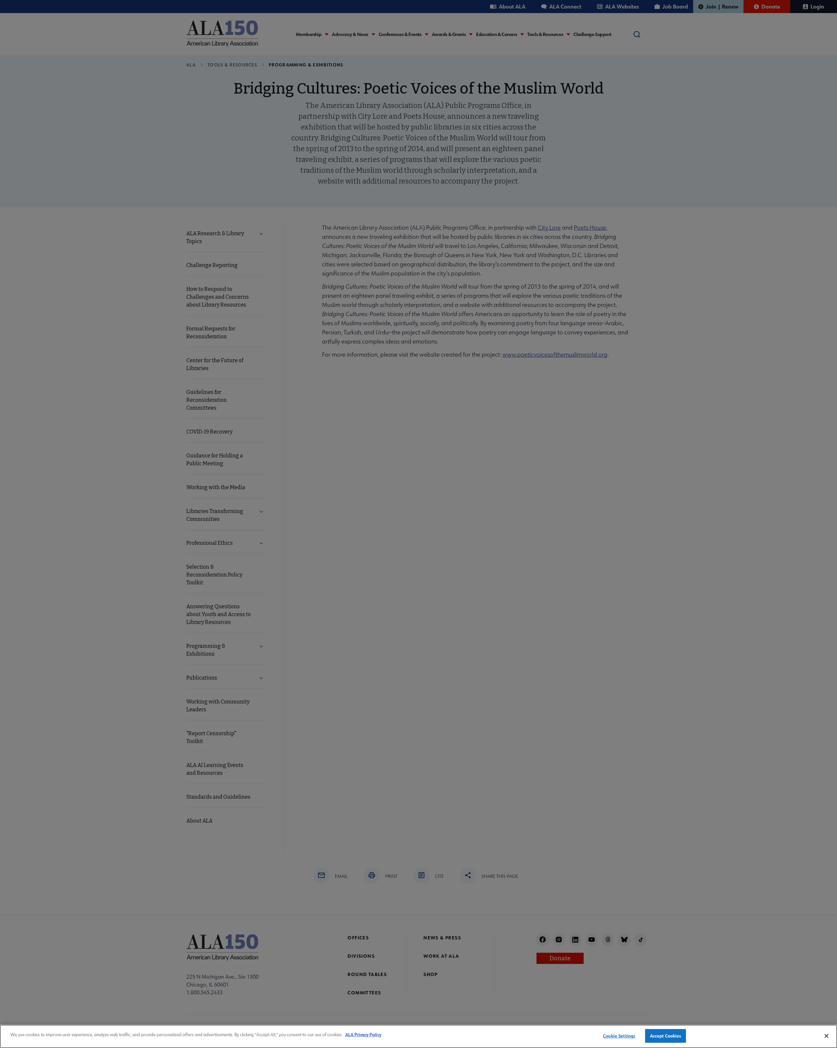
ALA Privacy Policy (363, 1034)
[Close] (826, 1036)
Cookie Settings (619, 1036)
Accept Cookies (665, 1036)
